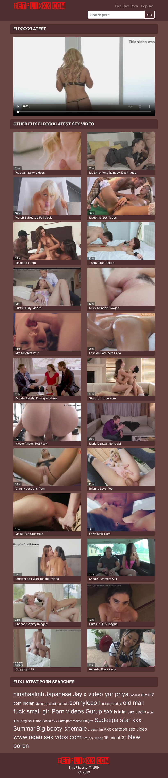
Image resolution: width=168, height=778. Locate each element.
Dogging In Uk (25, 669)
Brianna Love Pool (101, 488)
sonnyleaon (84, 702)
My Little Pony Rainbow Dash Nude (112, 172)
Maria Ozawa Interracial (105, 443)
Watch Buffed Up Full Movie (33, 217)
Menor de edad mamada (51, 703)
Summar (24, 728)
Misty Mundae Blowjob (104, 308)
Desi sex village (92, 738)
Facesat (134, 695)
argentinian (95, 729)
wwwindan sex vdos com (47, 737)
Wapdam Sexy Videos (30, 172)
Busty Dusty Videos (28, 308)
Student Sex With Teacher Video (37, 578)
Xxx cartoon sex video (125, 729)
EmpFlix (75, 767)
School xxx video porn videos (62, 721)
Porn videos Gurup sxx (82, 711)
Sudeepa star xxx (118, 719)
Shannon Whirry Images (31, 624)
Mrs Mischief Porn (27, 353)
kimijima (88, 721)
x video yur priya (105, 694)
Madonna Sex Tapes (103, 217)
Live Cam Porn (126, 6)
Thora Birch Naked (101, 262)
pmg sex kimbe (31, 721)
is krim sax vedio (130, 711)
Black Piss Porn (25, 262)
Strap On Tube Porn (102, 398)
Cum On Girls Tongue (103, 624)
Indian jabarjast (111, 703)
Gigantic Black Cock (102, 669)
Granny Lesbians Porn (30, 488)
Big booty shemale (61, 728)
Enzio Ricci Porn (99, 533)
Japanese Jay (63, 694)
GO (149, 15)
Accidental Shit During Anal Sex (36, 398)
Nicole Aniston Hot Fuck (31, 443)
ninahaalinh (28, 694)
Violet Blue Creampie (29, 533)
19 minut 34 (115, 737)
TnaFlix (94, 767)
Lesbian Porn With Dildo (105, 353)
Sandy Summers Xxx (103, 578)
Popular (147, 6)
